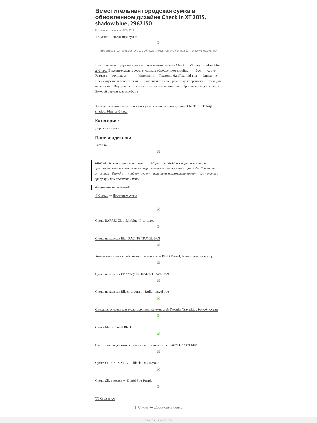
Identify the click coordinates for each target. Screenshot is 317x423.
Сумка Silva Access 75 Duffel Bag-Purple (124, 381)
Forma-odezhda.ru (105, 30)
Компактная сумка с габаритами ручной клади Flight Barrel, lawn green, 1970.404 (153, 256)
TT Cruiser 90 (105, 398)
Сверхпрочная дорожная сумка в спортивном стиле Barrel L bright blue (146, 345)
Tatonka (101, 145)
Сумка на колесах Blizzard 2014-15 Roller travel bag (132, 292)
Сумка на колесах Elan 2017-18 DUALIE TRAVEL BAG (132, 274)
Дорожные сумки (125, 37)
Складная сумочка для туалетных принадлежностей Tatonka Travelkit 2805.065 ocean (156, 309)
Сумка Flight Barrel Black (113, 327)
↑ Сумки (101, 37)
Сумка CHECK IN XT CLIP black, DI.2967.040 (127, 363)
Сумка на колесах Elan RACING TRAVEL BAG (127, 238)
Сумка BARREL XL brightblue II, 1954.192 (124, 221)
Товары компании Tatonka (113, 187)
